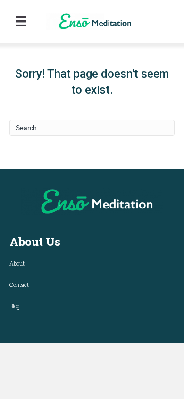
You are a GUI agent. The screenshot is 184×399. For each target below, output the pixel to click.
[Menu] (21, 21)
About (17, 263)
